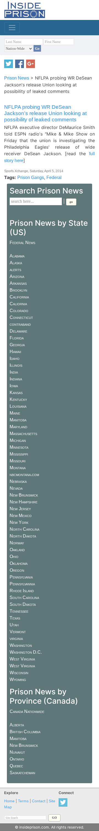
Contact (38, 801)
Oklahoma (19, 563)
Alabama (17, 256)
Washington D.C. (26, 652)
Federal (54, 177)
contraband (20, 324)
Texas (15, 618)
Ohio (14, 556)
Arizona (17, 276)
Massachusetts (23, 433)
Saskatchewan (22, 772)
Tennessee (19, 611)
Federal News (22, 242)
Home (9, 801)
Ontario (17, 759)
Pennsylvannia (22, 584)
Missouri (18, 461)
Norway (17, 543)
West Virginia (22, 659)
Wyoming (18, 679)
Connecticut (21, 317)
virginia (16, 638)
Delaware (18, 331)
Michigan (18, 440)
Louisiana (18, 406)
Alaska (16, 262)
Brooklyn (18, 290)
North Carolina (24, 529)
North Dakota (23, 536)
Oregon (17, 570)
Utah (14, 624)
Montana (18, 467)
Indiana (16, 379)
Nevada (16, 488)
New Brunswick (24, 495)
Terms (23, 801)
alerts (15, 269)
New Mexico (21, 515)
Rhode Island (22, 590)
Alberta (17, 725)
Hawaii (15, 351)
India (14, 372)
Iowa (14, 385)
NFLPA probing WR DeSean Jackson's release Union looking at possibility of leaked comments (45, 113)
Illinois (16, 365)
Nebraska (18, 481)
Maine (15, 413)
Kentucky (18, 399)
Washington (21, 645)
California (19, 297)
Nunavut (17, 752)
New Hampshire (23, 502)
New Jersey (20, 508)
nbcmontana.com (24, 474)
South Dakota (23, 604)
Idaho (15, 358)
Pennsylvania (21, 577)
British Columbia (25, 731)
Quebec (16, 766)
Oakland (17, 549)
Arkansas (18, 283)
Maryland (18, 426)
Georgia (17, 344)
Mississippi (19, 454)
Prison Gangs (30, 177)
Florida (17, 338)
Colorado (19, 310)
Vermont (18, 631)
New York (19, 522)
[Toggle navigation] (12, 27)
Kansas (16, 392)
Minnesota (19, 447)
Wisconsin (19, 672)
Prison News (16, 78)
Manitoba (18, 420)
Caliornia (18, 303)
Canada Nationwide (27, 711)
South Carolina (24, 597)
